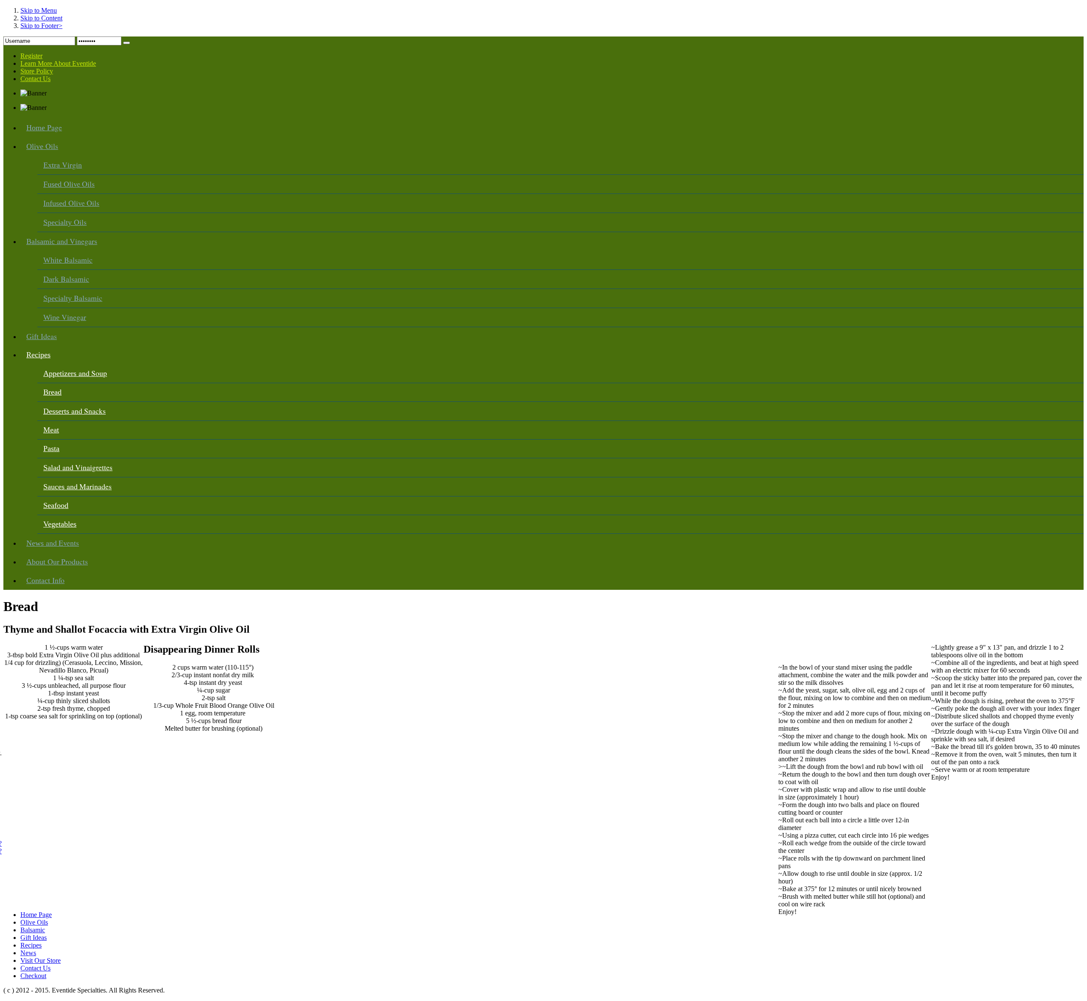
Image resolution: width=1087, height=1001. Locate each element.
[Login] (126, 43)
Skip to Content (41, 18)
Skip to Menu (38, 10)
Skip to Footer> (41, 25)
